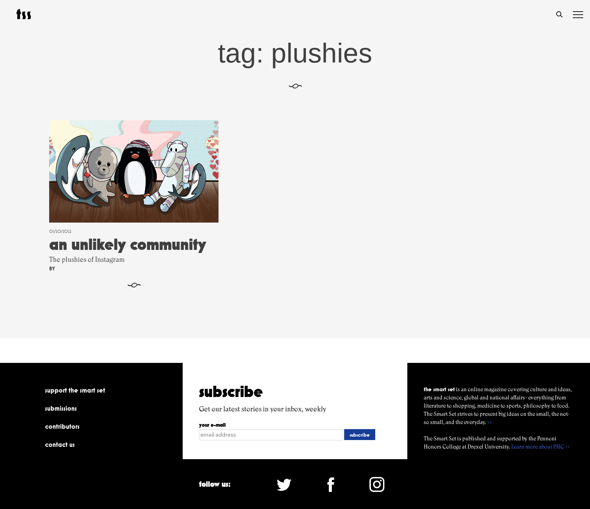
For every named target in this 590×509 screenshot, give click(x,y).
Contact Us (60, 444)
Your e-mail (212, 425)
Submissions (61, 408)
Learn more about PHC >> (540, 446)
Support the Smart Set (75, 390)
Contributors (62, 426)
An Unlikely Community (127, 244)
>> (489, 422)
